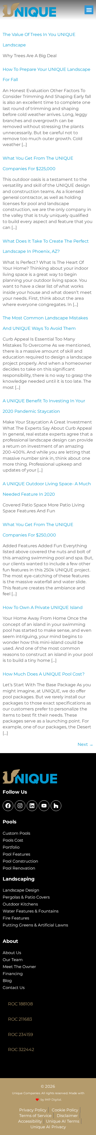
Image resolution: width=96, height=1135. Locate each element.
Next (85, 744)
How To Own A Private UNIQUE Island (43, 607)
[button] (89, 9)
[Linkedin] (32, 805)
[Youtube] (44, 805)
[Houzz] (56, 805)
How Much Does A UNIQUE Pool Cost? (44, 674)
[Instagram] (20, 805)
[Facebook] (8, 805)
